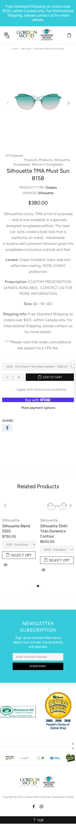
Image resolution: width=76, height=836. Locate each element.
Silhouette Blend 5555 (16, 528)
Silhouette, (62, 160)
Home (15, 48)
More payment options (38, 408)
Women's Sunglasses (47, 164)
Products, (31, 160)
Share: (8, 421)
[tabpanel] (19, 538)
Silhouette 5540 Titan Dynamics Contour (54, 531)
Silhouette (26, 48)
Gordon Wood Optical (35, 35)
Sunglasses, (22, 164)
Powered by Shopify (62, 796)
